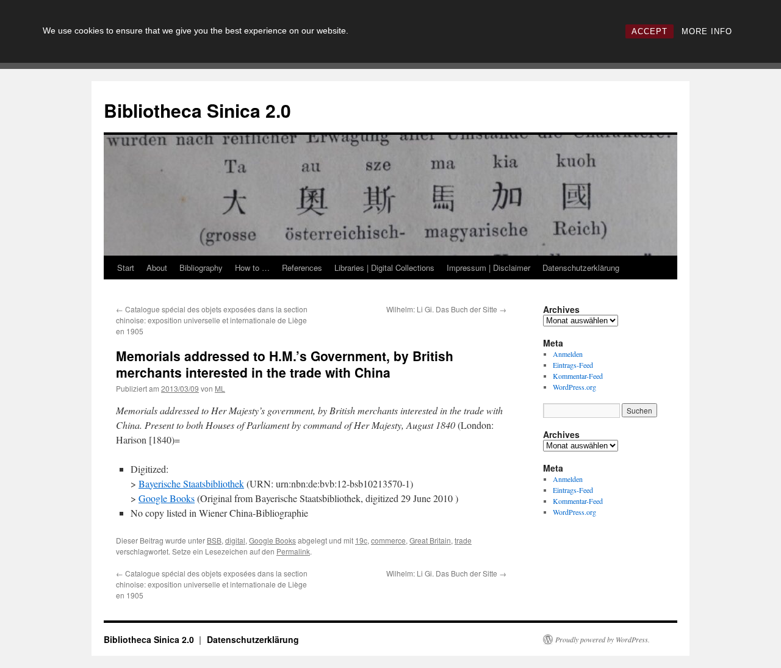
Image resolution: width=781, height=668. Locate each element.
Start (125, 267)
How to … (252, 267)
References (302, 267)
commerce (388, 540)
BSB (214, 540)
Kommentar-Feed (578, 376)
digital (235, 540)
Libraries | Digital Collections (384, 267)
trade (463, 540)
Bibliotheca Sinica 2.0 (197, 110)
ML (220, 388)
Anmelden (568, 354)
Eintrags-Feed (573, 365)
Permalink (293, 551)
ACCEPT (650, 31)
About (156, 267)
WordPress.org (574, 387)
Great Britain (430, 540)
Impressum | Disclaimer (488, 267)
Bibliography (201, 267)
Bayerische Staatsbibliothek (191, 483)
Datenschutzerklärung (580, 267)
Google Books (167, 498)
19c (361, 540)
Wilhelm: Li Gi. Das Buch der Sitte (446, 309)
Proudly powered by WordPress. (602, 639)
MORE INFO (707, 31)
